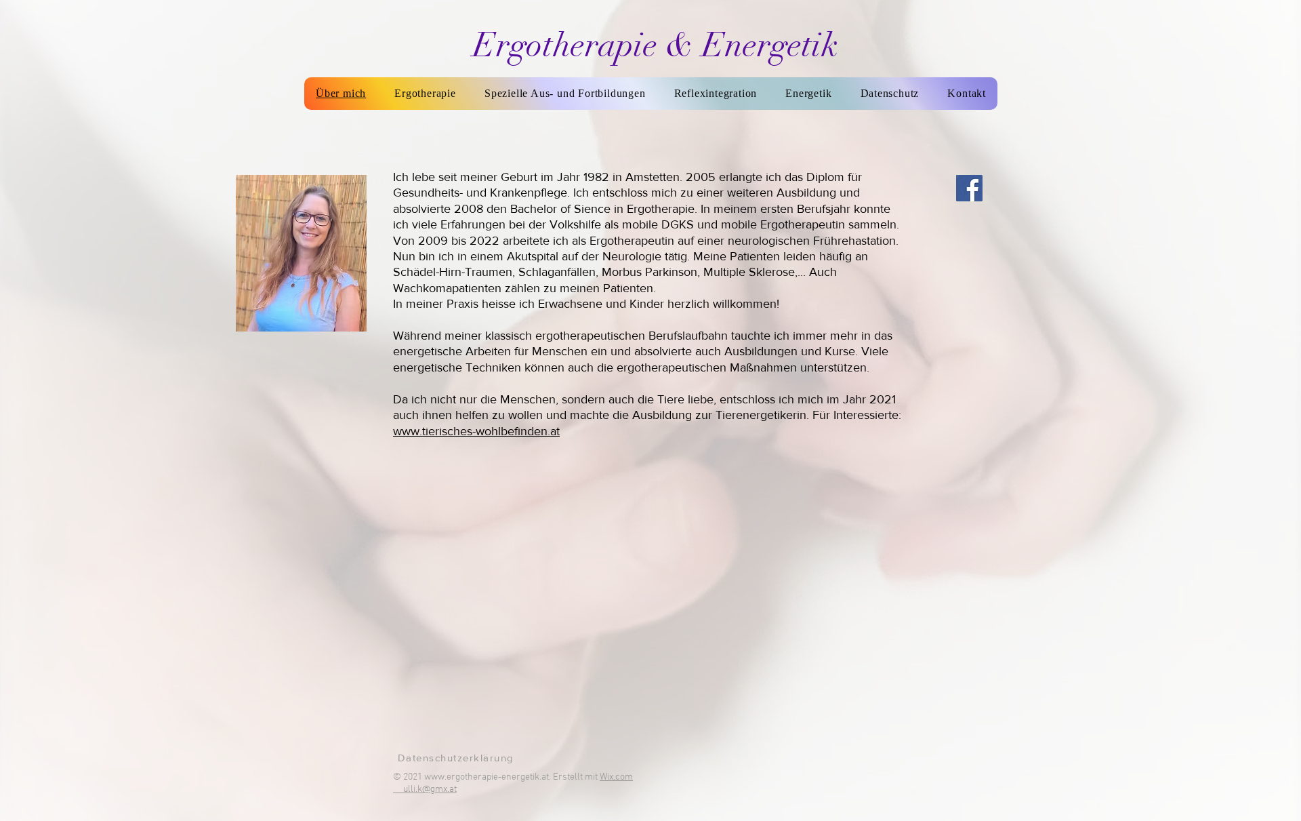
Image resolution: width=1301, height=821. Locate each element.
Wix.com (616, 777)
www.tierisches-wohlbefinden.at (476, 431)
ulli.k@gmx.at (430, 789)
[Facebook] (969, 188)
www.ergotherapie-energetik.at (486, 777)
